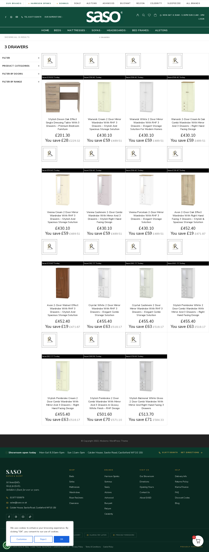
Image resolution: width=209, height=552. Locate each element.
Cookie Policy (108, 547)
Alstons (92, 3)
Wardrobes (74, 492)
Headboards (116, 30)
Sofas (96, 30)
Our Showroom (147, 476)
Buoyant (125, 3)
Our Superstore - (54, 17)
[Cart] (155, 15)
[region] (39, 533)
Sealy (77, 3)
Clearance (74, 503)
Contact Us (145, 492)
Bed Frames (140, 30)
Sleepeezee (174, 3)
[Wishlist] (149, 15)
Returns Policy (181, 481)
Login (201, 19)
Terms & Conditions (93, 547)
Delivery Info (181, 476)
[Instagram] (11, 17)
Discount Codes (182, 497)
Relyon (140, 3)
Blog (177, 503)
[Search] (143, 15)
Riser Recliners (76, 497)
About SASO (145, 497)
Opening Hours (147, 487)
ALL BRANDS (193, 3)
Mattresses (76, 30)
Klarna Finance (181, 487)
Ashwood (109, 3)
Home (45, 30)
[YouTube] (16, 17)
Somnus (64, 3)
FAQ (177, 492)
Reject (43, 539)
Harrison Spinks (41, 3)
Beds (57, 30)
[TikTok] (30, 517)
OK (61, 539)
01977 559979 (34, 17)
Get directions (190, 452)
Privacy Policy (77, 547)
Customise (22, 539)
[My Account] (138, 15)
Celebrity (156, 3)
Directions (144, 481)
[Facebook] (6, 17)
